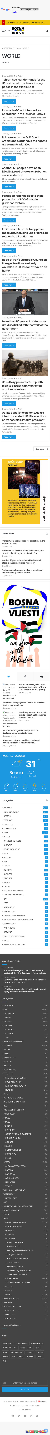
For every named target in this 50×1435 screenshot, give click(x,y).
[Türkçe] (32, 1431)
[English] (40, 1431)
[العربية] (36, 1431)
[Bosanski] (28, 1431)
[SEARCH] (47, 31)
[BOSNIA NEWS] (18, 30)
